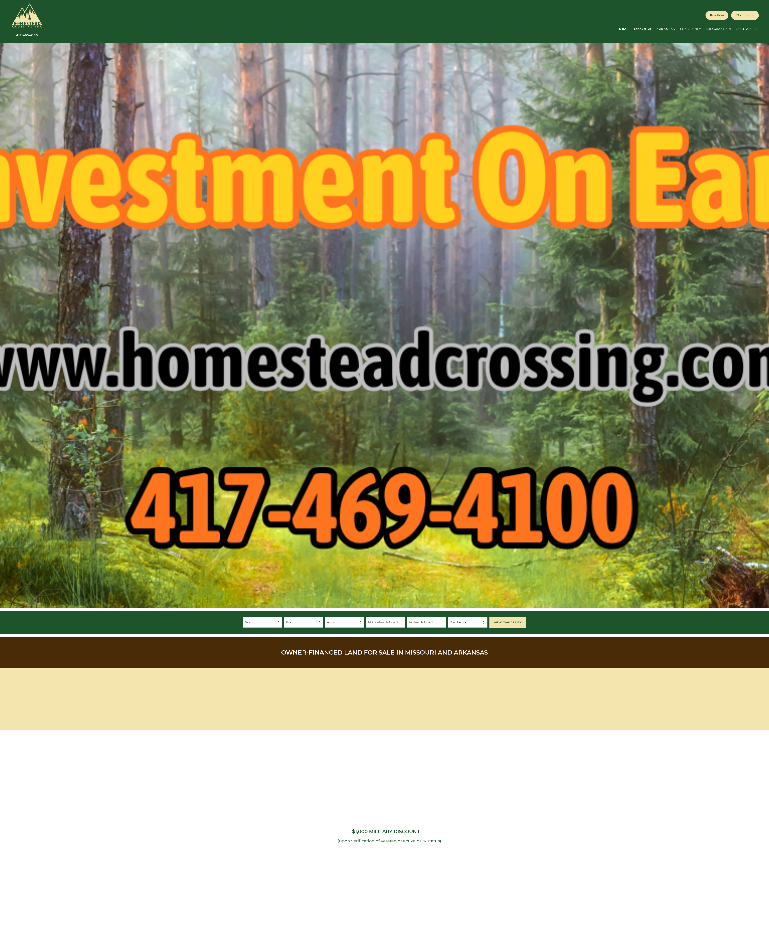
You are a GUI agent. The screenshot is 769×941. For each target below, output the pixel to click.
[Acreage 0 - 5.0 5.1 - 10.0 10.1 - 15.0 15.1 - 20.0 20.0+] (344, 622)
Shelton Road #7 (128, 696)
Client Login (745, 15)
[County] (303, 622)
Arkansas (665, 29)
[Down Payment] (467, 622)
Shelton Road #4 (384, 696)
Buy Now (717, 15)
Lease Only (690, 29)
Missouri (642, 29)
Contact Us (747, 29)
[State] (262, 622)
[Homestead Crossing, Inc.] (27, 28)
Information (718, 29)
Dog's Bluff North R (640, 696)
